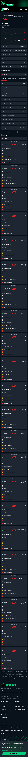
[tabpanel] (14, 106)
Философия (4, 714)
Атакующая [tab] (12, 78)
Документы (4, 712)
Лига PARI (16, 704)
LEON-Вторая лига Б (19, 709)
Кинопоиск (20, 727)
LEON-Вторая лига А (19, 706)
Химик (21, 13)
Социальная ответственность (5, 718)
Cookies (9, 750)
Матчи (2, 704)
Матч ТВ (3, 727)
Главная (4, 13)
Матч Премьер (5, 730)
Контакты (3, 722)
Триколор (13, 730)
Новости (3, 706)
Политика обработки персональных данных (10, 698)
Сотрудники (4, 709)
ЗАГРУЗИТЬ (9, 4)
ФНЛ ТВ (3, 733)
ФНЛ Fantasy (4, 701)
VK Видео (13, 727)
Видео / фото (20, 730)
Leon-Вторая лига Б (13, 13)
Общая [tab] (4, 78)
